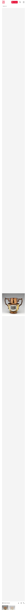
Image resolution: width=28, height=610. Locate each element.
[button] (13, 304)
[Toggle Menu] (24, 2)
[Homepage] (3, 2)
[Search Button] (20, 2)
